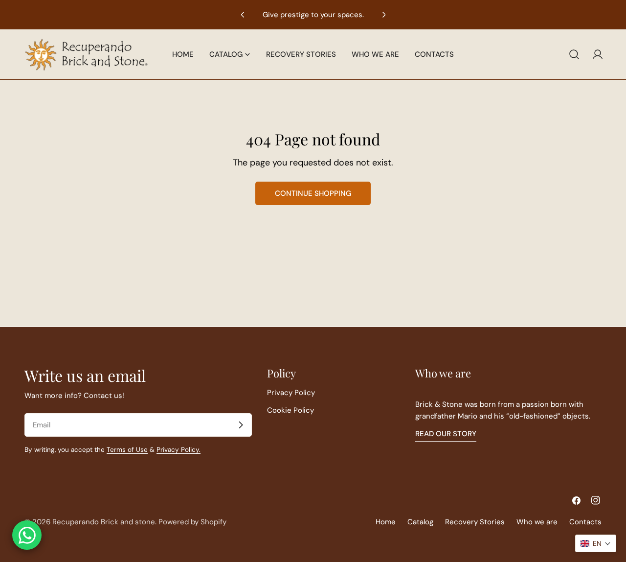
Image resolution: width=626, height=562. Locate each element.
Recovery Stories (475, 522)
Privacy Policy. (178, 449)
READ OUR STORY (445, 434)
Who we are (537, 522)
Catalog (420, 522)
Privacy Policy (291, 393)
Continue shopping (313, 193)
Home (386, 522)
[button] (596, 543)
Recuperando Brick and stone (103, 522)
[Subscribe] (240, 425)
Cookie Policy (290, 410)
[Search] (574, 54)
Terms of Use (127, 449)
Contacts (585, 522)
